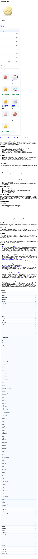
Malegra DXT (4, 405)
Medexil (3, 414)
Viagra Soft (3, 487)
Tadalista (3, 456)
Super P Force (4, 445)
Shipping (33, 1)
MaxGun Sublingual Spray (6, 412)
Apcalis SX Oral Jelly (5, 342)
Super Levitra (13, 117)
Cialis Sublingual (4, 364)
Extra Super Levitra (5, 80)
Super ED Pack (4, 442)
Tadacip (3, 451)
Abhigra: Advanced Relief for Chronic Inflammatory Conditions (12, 259)
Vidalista (3, 493)
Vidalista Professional (5, 496)
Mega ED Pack (4, 415)
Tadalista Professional (5, 457)
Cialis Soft (3, 363)
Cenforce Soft (4, 351)
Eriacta (3, 372)
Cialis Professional (5, 361)
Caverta (3, 348)
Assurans (3, 343)
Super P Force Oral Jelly (5, 447)
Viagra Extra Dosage (5, 481)
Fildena (3, 381)
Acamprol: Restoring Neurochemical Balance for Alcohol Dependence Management (15, 272)
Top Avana (3, 472)
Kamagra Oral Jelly (5, 393)
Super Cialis (4, 441)
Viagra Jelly (3, 484)
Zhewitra (3, 502)
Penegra (3, 421)
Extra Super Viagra (5, 379)
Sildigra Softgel (4, 433)
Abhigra (3, 339)
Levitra (12, 80)
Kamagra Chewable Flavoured (6, 388)
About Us (17, 1)
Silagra (3, 427)
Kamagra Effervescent (5, 390)
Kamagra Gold (4, 391)
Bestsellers (12, 1)
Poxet (3, 424)
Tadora (3, 466)
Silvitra (3, 117)
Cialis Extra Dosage (5, 358)
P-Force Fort (4, 420)
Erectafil (3, 370)
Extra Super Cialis (4, 376)
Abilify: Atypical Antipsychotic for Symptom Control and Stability (12, 266)
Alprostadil (3, 340)
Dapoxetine (3, 367)
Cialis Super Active (5, 366)
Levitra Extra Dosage (5, 399)
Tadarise (3, 462)
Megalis (3, 417)
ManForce (3, 411)
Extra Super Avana (5, 375)
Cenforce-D (3, 352)
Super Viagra (4, 448)
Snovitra (3, 436)
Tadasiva (3, 465)
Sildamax (3, 430)
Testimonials (27, 1)
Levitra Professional (5, 105)
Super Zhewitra (4, 450)
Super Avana (4, 439)
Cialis (3, 354)
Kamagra (3, 387)
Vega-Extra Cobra (4, 477)
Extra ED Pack (4, 373)
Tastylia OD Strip (4, 468)
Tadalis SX (3, 454)
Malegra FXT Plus (5, 409)
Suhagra (3, 438)
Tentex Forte (4, 469)
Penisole (3, 423)
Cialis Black (4, 355)
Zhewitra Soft (4, 505)
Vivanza (8, 66)
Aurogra (3, 345)
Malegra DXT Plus (5, 406)
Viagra (3, 478)
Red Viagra (3, 426)
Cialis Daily (3, 357)
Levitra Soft (13, 105)
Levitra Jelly (4, 400)
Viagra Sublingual (4, 490)
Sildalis (3, 429)
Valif (2, 130)
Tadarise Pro (4, 463)
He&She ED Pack (5, 384)
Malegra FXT (4, 408)
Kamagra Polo (4, 394)
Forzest (3, 382)
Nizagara (3, 418)
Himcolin (3, 385)
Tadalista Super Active (5, 459)
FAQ (22, 1)
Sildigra (3, 432)
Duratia (3, 369)
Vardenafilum (4, 66)
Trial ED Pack (4, 474)
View (3, 83)
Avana (3, 346)
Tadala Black (4, 453)
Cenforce (3, 349)
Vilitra (3, 499)
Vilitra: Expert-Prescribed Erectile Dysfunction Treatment (15, 137)
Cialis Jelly (3, 360)
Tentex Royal (4, 471)
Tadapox (3, 460)
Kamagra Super (4, 396)
